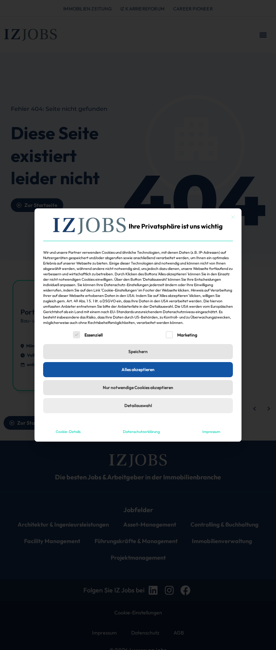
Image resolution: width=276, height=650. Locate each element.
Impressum (211, 431)
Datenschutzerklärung (141, 431)
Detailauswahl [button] (138, 405)
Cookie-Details (68, 431)
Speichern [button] (138, 351)
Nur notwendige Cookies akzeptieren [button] (138, 387)
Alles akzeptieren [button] (138, 369)
